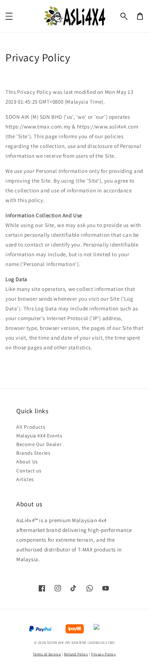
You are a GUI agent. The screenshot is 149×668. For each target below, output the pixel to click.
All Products (30, 427)
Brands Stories (33, 453)
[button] (124, 16)
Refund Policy (76, 654)
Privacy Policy (103, 654)
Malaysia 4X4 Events (39, 435)
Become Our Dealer (38, 444)
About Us (27, 461)
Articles (25, 479)
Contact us (29, 470)
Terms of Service (47, 654)
